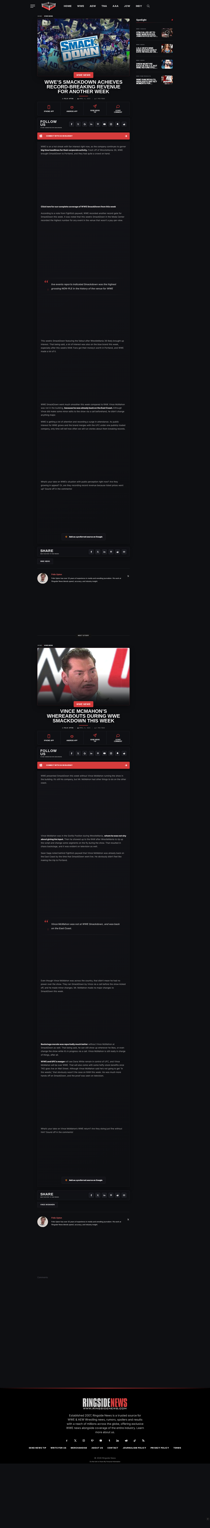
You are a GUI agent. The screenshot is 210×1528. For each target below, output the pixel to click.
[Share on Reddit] (117, 551)
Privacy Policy (160, 1448)
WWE (80, 6)
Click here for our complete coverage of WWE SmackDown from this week (78, 206)
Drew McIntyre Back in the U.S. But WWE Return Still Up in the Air (146, 66)
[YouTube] (104, 124)
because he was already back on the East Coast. (88, 408)
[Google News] (84, 124)
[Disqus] (83, 1318)
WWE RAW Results (143, 76)
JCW (127, 6)
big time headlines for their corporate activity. (64, 150)
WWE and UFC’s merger (53, 1061)
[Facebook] (71, 124)
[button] (148, 6)
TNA (104, 6)
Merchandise (79, 1448)
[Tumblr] (109, 1440)
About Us (97, 1448)
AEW (93, 6)
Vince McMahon (47, 1205)
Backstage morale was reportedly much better (64, 1044)
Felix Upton (68, 99)
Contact (112, 1448)
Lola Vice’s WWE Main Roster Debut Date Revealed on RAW (146, 50)
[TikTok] (134, 1440)
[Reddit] (124, 124)
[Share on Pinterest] (111, 551)
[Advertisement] (59, 320)
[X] (78, 124)
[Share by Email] (124, 551)
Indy (139, 6)
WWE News (48, 16)
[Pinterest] (97, 124)
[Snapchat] (117, 124)
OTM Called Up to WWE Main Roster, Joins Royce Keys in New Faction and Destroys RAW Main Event (146, 34)
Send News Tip (37, 1448)
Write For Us (58, 1448)
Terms (177, 1448)
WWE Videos (141, 29)
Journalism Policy (134, 1448)
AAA (115, 6)
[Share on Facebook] (91, 551)
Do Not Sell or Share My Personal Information (105, 1461)
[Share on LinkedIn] (104, 551)
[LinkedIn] (91, 124)
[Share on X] (97, 551)
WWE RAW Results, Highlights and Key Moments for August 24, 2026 (146, 81)
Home (68, 6)
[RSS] (143, 1440)
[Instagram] (111, 124)
